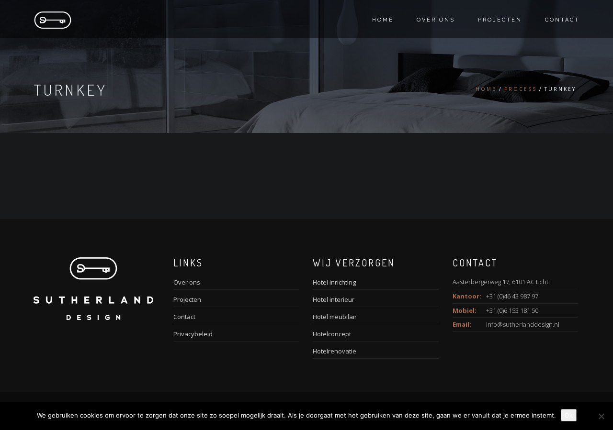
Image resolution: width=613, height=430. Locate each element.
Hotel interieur (333, 299)
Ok (569, 415)
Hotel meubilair (335, 316)
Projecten (500, 20)
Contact (562, 20)
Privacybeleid (193, 334)
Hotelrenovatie (334, 351)
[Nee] (601, 416)
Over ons (436, 20)
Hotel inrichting (334, 282)
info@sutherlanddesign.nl (522, 324)
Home (383, 20)
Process (520, 89)
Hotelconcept (332, 334)
